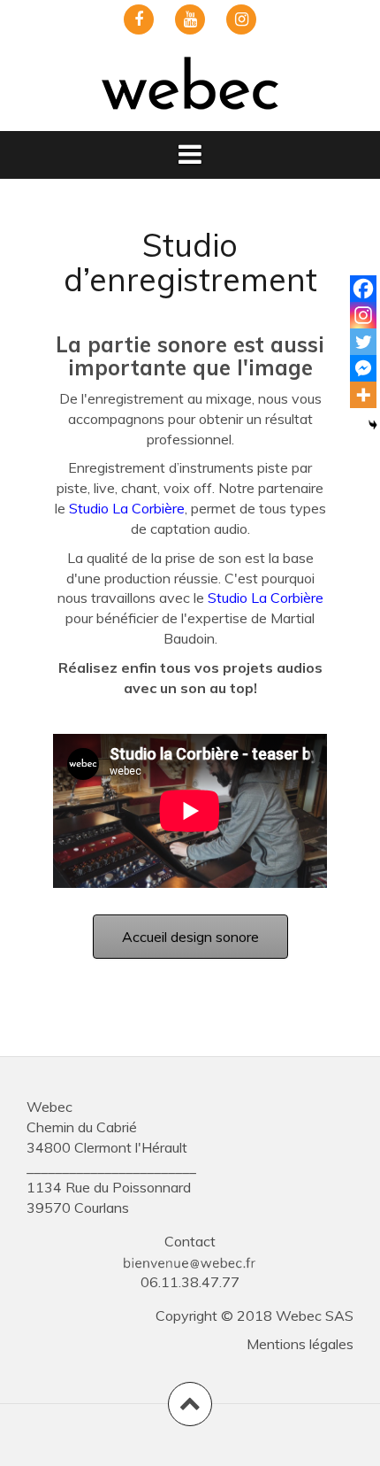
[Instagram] (363, 315)
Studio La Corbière (127, 508)
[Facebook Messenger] (363, 368)
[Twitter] (363, 341)
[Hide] (373, 425)
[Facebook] (363, 288)
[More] (363, 395)
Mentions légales (300, 1344)
